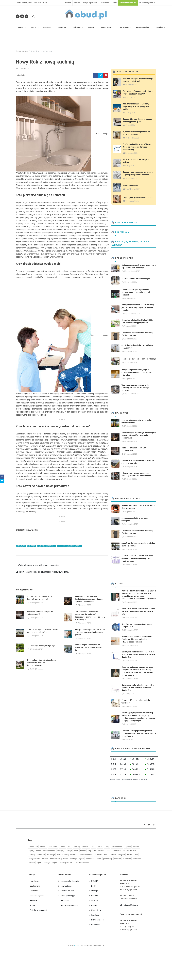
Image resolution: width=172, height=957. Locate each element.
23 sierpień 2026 (130, 479)
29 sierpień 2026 (36, 603)
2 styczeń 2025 (130, 724)
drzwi (76, 851)
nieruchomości (117, 847)
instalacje (85, 847)
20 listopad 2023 (130, 339)
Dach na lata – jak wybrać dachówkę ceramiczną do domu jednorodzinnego (42, 662)
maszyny (60, 851)
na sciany (98, 855)
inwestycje (51, 855)
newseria (113, 855)
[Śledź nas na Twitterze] (22, 16)
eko (94, 851)
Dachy (93, 886)
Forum (114, 3)
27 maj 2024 (130, 125)
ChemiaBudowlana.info (128, 3)
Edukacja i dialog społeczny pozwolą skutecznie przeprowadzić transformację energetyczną (139, 733)
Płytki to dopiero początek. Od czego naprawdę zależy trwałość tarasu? (88, 647)
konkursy (32, 855)
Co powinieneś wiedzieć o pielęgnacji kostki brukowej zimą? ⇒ (43, 572)
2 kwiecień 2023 (130, 706)
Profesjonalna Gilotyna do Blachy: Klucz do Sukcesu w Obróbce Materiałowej (137, 147)
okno (93, 847)
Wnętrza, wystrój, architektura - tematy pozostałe (74, 855)
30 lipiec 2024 (129, 379)
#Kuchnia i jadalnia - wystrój (70, 546)
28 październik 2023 (132, 271)
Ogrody (94, 905)
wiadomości (33, 847)
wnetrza (62, 847)
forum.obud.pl (66, 886)
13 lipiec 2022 (129, 512)
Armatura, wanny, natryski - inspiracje (63, 859)
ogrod (81, 859)
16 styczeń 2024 (130, 282)
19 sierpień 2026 (36, 649)
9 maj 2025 (128, 740)
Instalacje (95, 915)
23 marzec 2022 (130, 549)
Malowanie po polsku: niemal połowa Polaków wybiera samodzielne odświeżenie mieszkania (137, 639)
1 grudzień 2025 (130, 661)
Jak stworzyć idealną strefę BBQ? (41, 646)
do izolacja (137, 859)
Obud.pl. (77, 945)
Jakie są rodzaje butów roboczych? (136, 279)
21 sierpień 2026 (84, 623)
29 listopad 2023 (130, 298)
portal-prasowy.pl (68, 896)
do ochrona (90, 859)
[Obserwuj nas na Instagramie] (26, 16)
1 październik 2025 (131, 645)
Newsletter (104, 3)
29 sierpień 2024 (132, 85)
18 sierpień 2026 (84, 654)
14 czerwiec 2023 (131, 524)
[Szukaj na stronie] (33, 16)
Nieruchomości (97, 920)
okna (69, 847)
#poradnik (51, 546)
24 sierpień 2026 (84, 605)
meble (99, 859)
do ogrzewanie (34, 859)
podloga (47, 863)
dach (105, 855)
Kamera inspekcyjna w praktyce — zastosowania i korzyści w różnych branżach (136, 292)
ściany (107, 847)
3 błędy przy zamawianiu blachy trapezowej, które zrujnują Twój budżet (136, 106)
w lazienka (127, 859)
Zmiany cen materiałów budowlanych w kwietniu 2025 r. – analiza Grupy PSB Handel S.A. (138, 687)
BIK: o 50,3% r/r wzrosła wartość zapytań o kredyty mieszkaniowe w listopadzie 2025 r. (138, 611)
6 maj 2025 (129, 166)
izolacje (69, 851)
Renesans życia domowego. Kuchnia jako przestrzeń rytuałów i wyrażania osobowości (89, 599)
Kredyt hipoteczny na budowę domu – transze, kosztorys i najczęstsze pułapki (90, 632)
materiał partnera (49, 851)
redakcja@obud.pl (148, 3)
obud (108, 851)
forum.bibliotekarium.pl (70, 905)
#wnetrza (31, 546)
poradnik (136, 847)
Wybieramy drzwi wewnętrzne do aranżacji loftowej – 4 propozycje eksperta (135, 387)
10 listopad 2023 (130, 602)
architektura (117, 851)
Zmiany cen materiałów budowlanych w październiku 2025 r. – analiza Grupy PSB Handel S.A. (138, 654)
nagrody (128, 847)
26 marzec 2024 (131, 153)
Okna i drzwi (96, 910)
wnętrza (101, 851)
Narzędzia (95, 925)
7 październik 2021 (132, 189)
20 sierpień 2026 (36, 636)
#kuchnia (41, 546)
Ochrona (94, 896)
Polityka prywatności (90, 3)
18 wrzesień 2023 (132, 178)
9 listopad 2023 (130, 326)
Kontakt (77, 3)
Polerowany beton (130, 186)
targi (89, 851)
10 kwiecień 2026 (132, 138)
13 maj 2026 (130, 113)
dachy (38, 851)
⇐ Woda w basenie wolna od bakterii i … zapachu (37, 565)
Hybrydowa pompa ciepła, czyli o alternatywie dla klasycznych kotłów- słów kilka (137, 372)
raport (39, 863)
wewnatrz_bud (132, 855)
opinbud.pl (65, 900)
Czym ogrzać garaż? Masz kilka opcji (138, 197)
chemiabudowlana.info (70, 881)
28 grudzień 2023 (131, 630)
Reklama (68, 3)
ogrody (31, 851)
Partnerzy (34, 891)
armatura (117, 859)
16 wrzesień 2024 (132, 201)
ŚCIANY (94, 881)
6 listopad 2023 (131, 97)
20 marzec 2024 (130, 351)
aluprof (54, 863)
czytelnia (43, 847)
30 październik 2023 (132, 314)
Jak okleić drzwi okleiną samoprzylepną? (139, 359)
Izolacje (94, 891)
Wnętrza (94, 900)
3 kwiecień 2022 (130, 565)
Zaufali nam (122, 232)
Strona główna (22, 51)
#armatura (20, 546)
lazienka (32, 863)
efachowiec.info (67, 891)
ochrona (45, 859)
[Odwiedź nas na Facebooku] (18, 16)
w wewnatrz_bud (130, 851)
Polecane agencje (126, 222)
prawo (100, 847)
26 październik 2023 (132, 394)
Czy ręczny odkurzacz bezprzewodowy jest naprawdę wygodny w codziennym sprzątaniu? (138, 307)
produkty (77, 847)
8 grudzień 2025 (130, 618)
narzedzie (41, 855)
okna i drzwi (53, 847)
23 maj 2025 (129, 694)
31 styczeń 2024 (130, 362)
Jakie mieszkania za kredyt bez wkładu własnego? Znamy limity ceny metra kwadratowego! (138, 558)
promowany (107, 859)
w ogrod (121, 855)
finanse (83, 851)
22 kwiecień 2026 (131, 679)
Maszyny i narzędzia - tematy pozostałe (74, 863)
